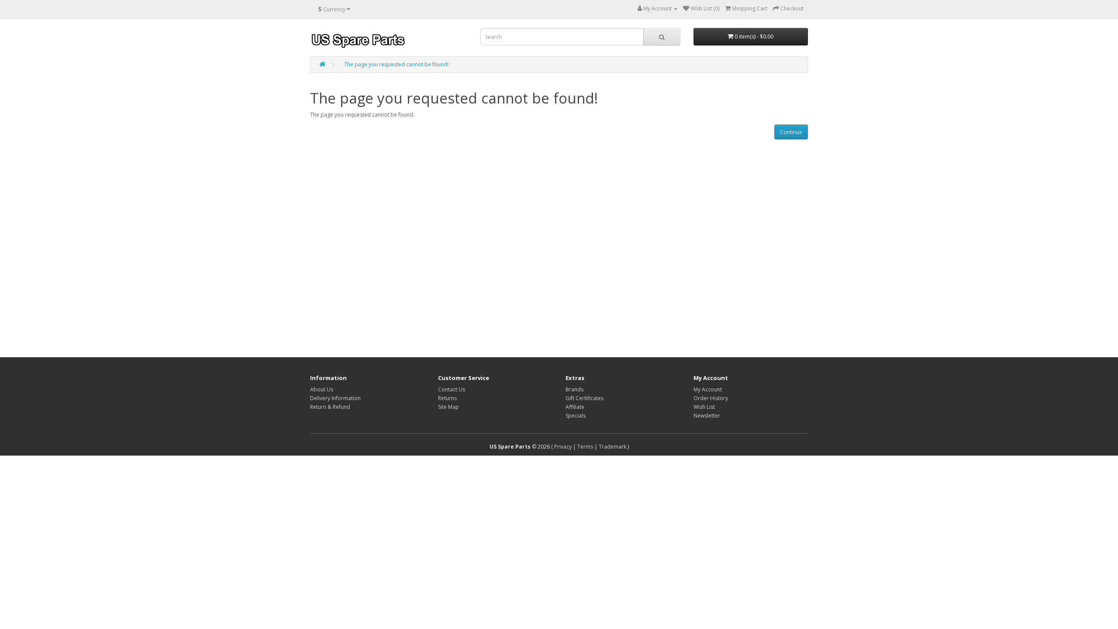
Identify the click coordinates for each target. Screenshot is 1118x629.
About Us (321, 389)
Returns (447, 398)
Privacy (563, 446)
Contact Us (451, 389)
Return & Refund (330, 407)
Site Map (448, 407)
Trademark (612, 446)
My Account (708, 389)
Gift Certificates (585, 398)
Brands (574, 389)
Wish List (704, 407)
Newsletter (707, 415)
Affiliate (575, 407)
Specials (576, 415)
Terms (585, 446)
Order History (711, 398)
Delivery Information (335, 398)
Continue (791, 132)
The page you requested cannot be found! (396, 64)
